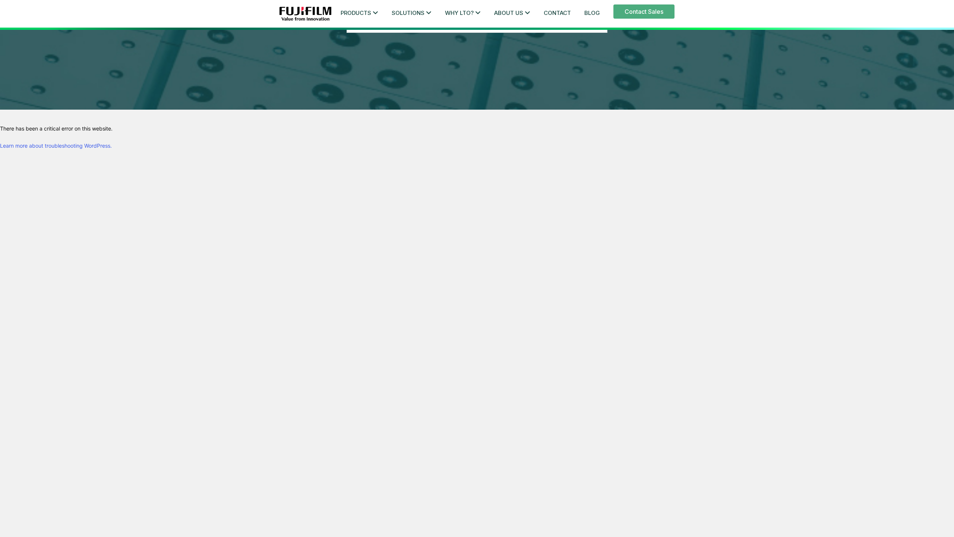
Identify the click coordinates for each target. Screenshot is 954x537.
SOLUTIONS (408, 12)
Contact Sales (644, 11)
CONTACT (557, 12)
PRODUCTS (356, 12)
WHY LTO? (459, 12)
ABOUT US (508, 12)
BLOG (592, 12)
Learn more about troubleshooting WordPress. (56, 145)
